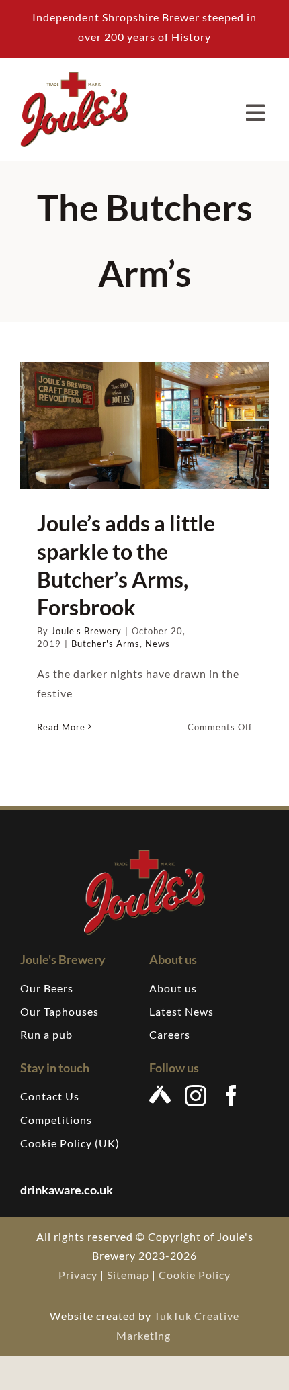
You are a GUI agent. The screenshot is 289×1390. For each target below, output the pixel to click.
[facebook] (231, 1095)
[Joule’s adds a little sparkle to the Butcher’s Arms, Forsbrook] (144, 426)
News (157, 643)
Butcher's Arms (105, 643)
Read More (61, 727)
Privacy (77, 1274)
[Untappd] (160, 1094)
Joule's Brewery (86, 630)
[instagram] (196, 1095)
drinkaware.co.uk (67, 1189)
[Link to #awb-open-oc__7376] (255, 113)
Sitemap (128, 1274)
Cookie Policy (195, 1274)
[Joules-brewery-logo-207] (74, 77)
